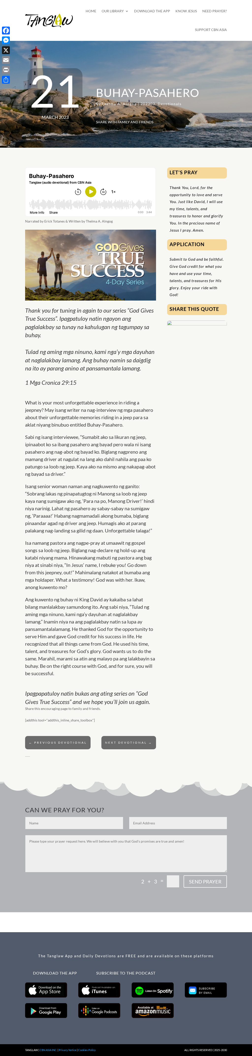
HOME (91, 11)
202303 (148, 104)
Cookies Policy (87, 1050)
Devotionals (170, 104)
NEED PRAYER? (214, 11)
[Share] (6, 80)
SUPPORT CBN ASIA (211, 30)
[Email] (6, 60)
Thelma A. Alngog (119, 104)
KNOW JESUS (186, 11)
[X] (6, 50)
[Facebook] (6, 30)
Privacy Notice (67, 1050)
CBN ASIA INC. (48, 1050)
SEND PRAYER (205, 881)
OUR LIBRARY (113, 11)
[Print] (6, 70)
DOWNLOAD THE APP (152, 11)
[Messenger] (6, 40)
